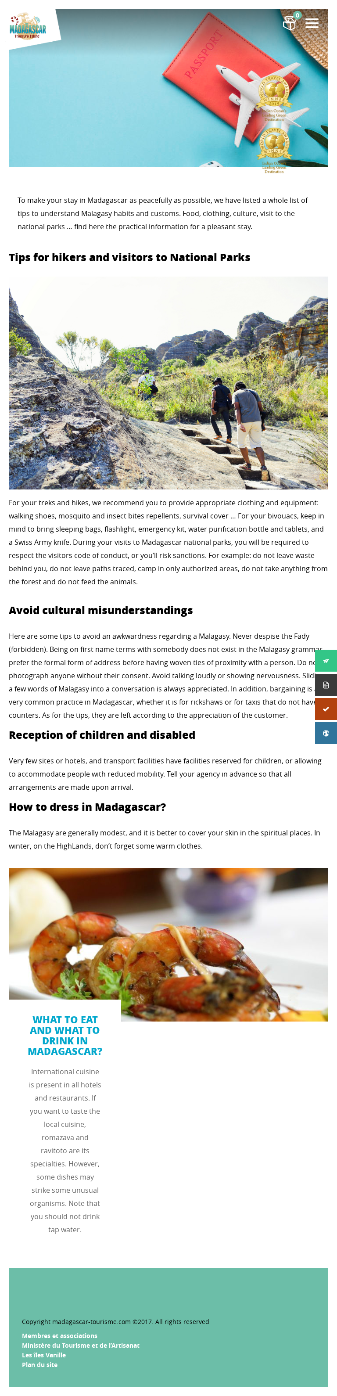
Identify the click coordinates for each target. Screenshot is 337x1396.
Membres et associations (59, 1335)
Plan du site (39, 1364)
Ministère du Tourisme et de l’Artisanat (81, 1345)
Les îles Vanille (44, 1355)
